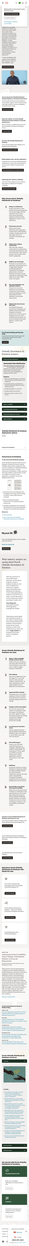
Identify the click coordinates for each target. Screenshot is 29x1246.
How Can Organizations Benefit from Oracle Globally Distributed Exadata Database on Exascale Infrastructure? (14, 1013)
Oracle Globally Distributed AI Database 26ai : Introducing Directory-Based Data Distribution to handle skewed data (14, 1036)
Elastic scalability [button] (8, 404)
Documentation (7, 515)
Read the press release (7, 109)
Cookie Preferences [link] (6, 1231)
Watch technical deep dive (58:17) (10, 149)
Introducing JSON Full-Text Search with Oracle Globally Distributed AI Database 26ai (14, 1042)
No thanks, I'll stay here (10, 17)
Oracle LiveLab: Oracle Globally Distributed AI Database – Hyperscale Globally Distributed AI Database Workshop (15, 1132)
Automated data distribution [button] (11, 359)
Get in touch (9, 1216)
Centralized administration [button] (10, 409)
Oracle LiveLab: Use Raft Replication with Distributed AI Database (14, 1136)
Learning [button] (6, 1061)
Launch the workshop (7, 825)
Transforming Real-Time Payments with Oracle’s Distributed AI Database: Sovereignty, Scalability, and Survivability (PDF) (14, 1117)
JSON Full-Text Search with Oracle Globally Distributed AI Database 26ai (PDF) (15, 1122)
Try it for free (9, 1188)
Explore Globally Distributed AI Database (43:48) (13, 170)
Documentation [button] (8, 1145)
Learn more (5, 342)
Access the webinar (7, 131)
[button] (3, 3)
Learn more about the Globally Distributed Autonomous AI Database (13, 518)
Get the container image (8, 67)
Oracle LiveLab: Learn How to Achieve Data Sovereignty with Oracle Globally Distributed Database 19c (15, 1127)
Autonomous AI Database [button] (8, 447)
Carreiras (4, 1233)
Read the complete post (8, 997)
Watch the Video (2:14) (8, 544)
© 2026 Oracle (5, 1228)
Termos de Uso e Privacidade (17, 1228)
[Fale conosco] (26, 3)
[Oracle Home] (6, 3)
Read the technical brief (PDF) (9, 188)
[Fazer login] (23, 3)
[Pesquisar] (16, 3)
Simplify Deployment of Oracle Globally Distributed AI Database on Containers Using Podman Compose (14, 1021)
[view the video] (14, 77)
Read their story (6, 548)
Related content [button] (8, 1150)
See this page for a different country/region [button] (10, 22)
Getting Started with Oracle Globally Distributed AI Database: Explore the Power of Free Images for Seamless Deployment (14, 1028)
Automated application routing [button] (11, 414)
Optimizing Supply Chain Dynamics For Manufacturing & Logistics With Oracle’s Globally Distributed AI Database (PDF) (14, 1112)
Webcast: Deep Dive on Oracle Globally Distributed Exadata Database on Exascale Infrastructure (15, 1100)
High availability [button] (8, 419)
